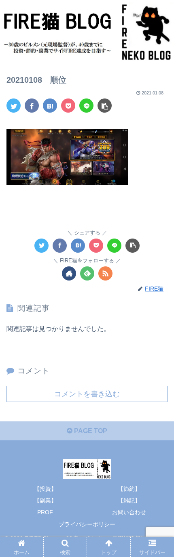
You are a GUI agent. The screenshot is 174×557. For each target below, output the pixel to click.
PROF (45, 512)
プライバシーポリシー (87, 524)
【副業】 (45, 500)
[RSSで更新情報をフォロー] (105, 273)
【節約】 (129, 489)
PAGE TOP (89, 430)
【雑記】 (129, 500)
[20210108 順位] (50, 105)
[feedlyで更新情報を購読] (87, 273)
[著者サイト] (69, 273)
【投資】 (45, 489)
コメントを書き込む (87, 394)
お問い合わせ (129, 512)
